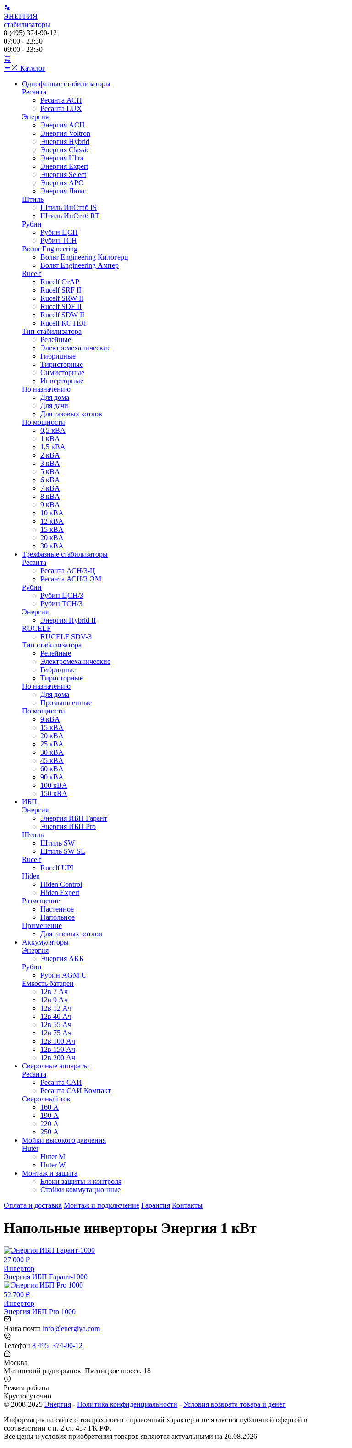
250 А (49, 1132)
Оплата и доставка (33, 1205)
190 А (49, 1115)
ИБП (29, 802)
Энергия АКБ (61, 958)
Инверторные (61, 381)
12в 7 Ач (54, 991)
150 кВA (53, 793)
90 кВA (52, 777)
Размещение (41, 901)
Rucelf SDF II (61, 306)
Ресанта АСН (61, 100)
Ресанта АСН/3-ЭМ (70, 579)
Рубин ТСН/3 (61, 604)
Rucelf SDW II (62, 315)
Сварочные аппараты (55, 1066)
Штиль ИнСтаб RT (69, 216)
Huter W (53, 1165)
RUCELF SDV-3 (66, 637)
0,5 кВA (53, 430)
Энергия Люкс (63, 191)
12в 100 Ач (57, 1041)
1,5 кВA (53, 447)
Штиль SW (57, 843)
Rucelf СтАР (59, 282)
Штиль (33, 199)
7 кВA (50, 488)
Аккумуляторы (45, 942)
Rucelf (31, 273)
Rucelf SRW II (61, 298)
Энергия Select (63, 174)
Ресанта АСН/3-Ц (67, 571)
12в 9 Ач (54, 1000)
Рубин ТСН (58, 240)
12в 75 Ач (56, 1033)
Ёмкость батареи (48, 983)
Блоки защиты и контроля (80, 1181)
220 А (49, 1123)
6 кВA (50, 480)
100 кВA (53, 785)
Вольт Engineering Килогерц (84, 257)
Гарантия (155, 1205)
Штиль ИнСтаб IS (68, 207)
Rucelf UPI (56, 868)
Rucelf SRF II (60, 290)
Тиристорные (61, 364)
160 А (49, 1107)
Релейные (55, 339)
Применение (42, 925)
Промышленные (66, 703)
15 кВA (52, 529)
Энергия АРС (61, 183)
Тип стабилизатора (52, 331)
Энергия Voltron (65, 133)
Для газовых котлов (71, 414)
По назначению (46, 389)
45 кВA (52, 760)
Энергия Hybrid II (68, 620)
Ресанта (34, 92)
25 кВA (52, 744)
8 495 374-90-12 (57, 1345)
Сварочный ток (46, 1099)
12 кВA (52, 521)
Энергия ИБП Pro (68, 826)
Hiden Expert (59, 892)
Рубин (32, 224)
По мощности (43, 422)
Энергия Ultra (61, 158)
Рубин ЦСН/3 (61, 595)
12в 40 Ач (56, 1016)
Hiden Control (61, 884)
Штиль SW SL (62, 851)
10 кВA (52, 513)
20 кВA (52, 538)
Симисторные (62, 372)
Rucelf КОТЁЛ (63, 323)
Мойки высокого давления (64, 1140)
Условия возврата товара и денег (234, 1404)
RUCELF (36, 628)
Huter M (52, 1157)
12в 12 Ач (56, 1008)
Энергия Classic (64, 150)
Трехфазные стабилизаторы (65, 554)
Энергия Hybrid (64, 141)
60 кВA (52, 769)
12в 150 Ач (57, 1049)
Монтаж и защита (49, 1173)
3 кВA (50, 463)
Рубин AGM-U (63, 975)
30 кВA (52, 546)
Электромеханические (75, 348)
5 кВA (50, 471)
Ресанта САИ (61, 1082)
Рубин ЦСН (59, 232)
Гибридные (58, 356)
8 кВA (50, 496)
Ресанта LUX (61, 108)
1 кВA (50, 438)
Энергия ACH (62, 125)
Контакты (187, 1205)
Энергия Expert (64, 166)
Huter (30, 1148)
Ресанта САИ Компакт (75, 1090)
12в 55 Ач (56, 1024)
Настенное (57, 909)
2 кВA (50, 455)
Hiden (31, 876)
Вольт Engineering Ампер (79, 265)
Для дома (54, 397)
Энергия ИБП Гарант (73, 818)
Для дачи (54, 405)
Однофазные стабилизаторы (66, 84)
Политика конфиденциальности (127, 1404)
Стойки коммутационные (80, 1190)
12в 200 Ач (57, 1057)
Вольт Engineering (49, 249)
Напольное (57, 917)
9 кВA (50, 504)
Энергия (35, 117)
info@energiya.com (71, 1328)
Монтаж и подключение (101, 1205)
